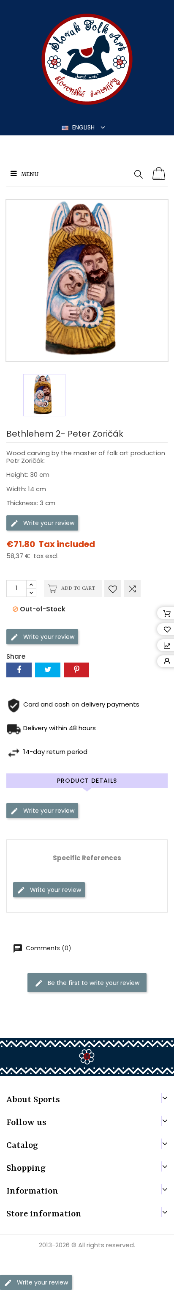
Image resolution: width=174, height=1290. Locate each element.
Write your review (48, 522)
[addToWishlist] (112, 588)
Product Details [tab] (87, 780)
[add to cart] (159, 173)
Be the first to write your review (92, 983)
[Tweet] (47, 670)
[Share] (19, 670)
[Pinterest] (76, 670)
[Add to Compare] (132, 588)
